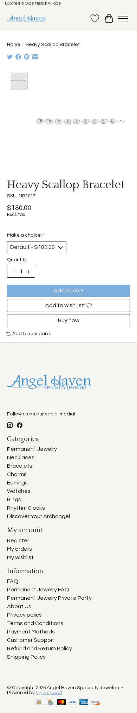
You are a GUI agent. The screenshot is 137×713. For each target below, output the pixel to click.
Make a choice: (26, 235)
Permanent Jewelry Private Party (49, 598)
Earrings (17, 482)
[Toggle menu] (123, 19)
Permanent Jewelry (32, 449)
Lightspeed (49, 692)
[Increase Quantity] (28, 271)
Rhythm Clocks (26, 508)
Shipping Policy (26, 657)
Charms (17, 474)
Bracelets (19, 466)
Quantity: (17, 259)
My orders (19, 549)
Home (13, 44)
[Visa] (72, 702)
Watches (19, 491)
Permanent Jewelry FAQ (38, 589)
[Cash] (38, 702)
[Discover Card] (95, 702)
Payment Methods (31, 631)
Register (18, 540)
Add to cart (69, 290)
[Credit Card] (50, 702)
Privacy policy (24, 615)
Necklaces (20, 457)
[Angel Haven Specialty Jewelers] (27, 18)
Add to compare (31, 333)
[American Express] (84, 702)
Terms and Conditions (35, 623)
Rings (14, 499)
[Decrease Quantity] (13, 271)
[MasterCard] (61, 702)
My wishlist (20, 557)
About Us (19, 606)
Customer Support (31, 640)
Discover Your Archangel (38, 516)
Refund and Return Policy (39, 648)
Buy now (68, 320)
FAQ (12, 581)
